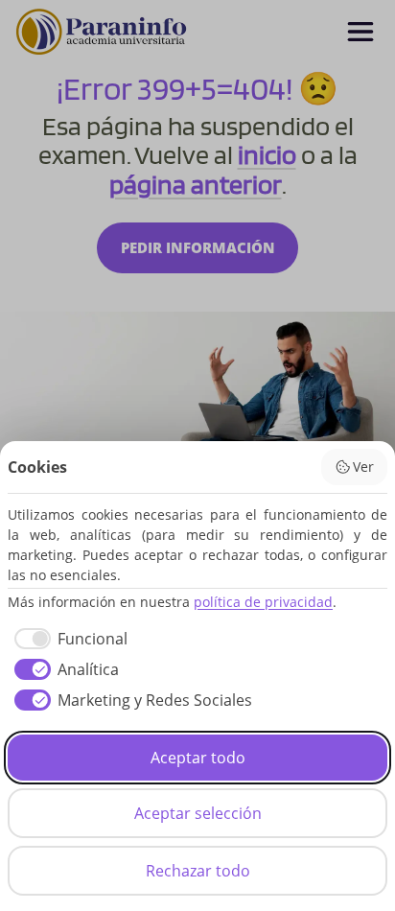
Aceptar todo (198, 757)
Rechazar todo (198, 870)
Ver (363, 466)
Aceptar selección (198, 813)
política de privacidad (263, 602)
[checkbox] (68, 638)
